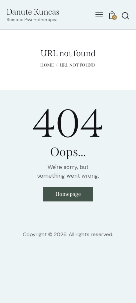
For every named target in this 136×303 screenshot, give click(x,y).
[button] (99, 15)
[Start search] (125, 15)
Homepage (68, 194)
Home (47, 65)
